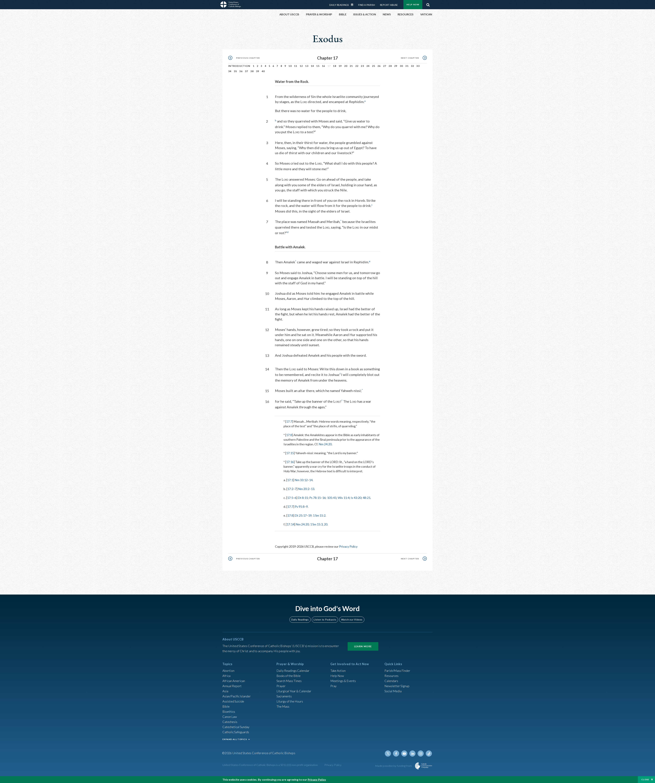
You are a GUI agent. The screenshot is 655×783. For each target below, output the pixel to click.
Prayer (281, 686)
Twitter (388, 753)
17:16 (290, 462)
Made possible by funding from (393, 765)
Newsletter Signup (396, 686)
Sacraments (284, 696)
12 (301, 65)
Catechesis (229, 722)
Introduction (239, 65)
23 (362, 65)
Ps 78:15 (315, 498)
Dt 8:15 (303, 498)
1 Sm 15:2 (319, 515)
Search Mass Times (289, 681)
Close (645, 779)
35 (235, 71)
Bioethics (228, 711)
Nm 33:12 (301, 480)
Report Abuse (389, 4)
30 (401, 65)
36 (241, 71)
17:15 (290, 453)
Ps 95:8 (299, 506)
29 (395, 65)
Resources (391, 676)
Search (428, 3)
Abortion (228, 670)
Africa (226, 676)
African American (233, 681)
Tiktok (429, 753)
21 (351, 65)
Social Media (393, 691)
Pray (333, 686)
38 (252, 71)
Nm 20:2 (303, 489)
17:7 (289, 421)
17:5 (290, 498)
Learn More (363, 646)
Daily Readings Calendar (353, 4)
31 (407, 65)
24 (368, 65)
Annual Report (232, 686)
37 (246, 71)
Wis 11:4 (343, 498)
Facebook (396, 753)
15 (317, 65)
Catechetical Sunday (235, 727)
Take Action (338, 670)
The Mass (282, 706)
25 (373, 65)
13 (306, 65)
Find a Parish (366, 4)
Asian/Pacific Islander (236, 696)
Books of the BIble (288, 676)
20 (345, 65)
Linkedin (412, 753)
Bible (226, 706)
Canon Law (229, 717)
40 (263, 71)
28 (390, 65)
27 (384, 65)
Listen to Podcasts (325, 619)
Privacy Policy (348, 546)
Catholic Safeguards (235, 732)
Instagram (421, 753)
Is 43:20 (356, 498)
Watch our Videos (351, 619)
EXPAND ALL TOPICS (234, 739)
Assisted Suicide (233, 701)
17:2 (290, 489)
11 (295, 65)
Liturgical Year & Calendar (293, 691)
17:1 (290, 480)
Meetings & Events (343, 681)
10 (290, 65)
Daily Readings (339, 4)
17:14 (290, 524)
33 (418, 65)
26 (379, 65)
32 (412, 65)
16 (323, 65)
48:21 (366, 498)
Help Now (412, 4)
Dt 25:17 (301, 515)
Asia (225, 691)
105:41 (331, 498)
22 (357, 65)
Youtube (404, 753)
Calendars (391, 681)
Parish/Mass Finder (397, 670)
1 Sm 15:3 (316, 524)
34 (229, 71)
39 (257, 71)
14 (312, 65)
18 (334, 65)
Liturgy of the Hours (289, 701)
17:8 (289, 435)
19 (340, 65)
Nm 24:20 (325, 444)
